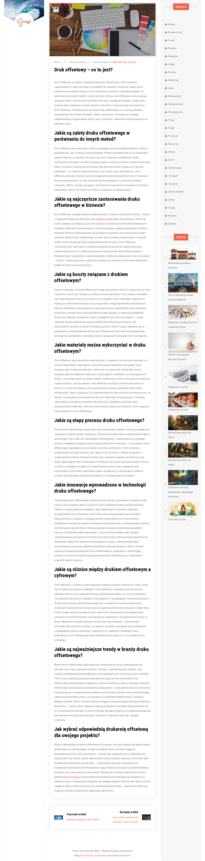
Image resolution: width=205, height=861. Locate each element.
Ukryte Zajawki (176, 191)
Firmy (88, 223)
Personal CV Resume (94, 855)
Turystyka (173, 183)
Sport (171, 159)
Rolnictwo (173, 143)
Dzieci (171, 40)
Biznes (171, 24)
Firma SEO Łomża (177, 519)
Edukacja (173, 56)
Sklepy (171, 151)
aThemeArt (125, 855)
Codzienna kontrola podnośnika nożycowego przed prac (180, 492)
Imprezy (172, 71)
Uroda (171, 199)
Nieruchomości (176, 104)
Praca (171, 119)
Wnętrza (172, 215)
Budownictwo (175, 32)
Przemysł (173, 135)
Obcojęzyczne (175, 111)
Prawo (171, 127)
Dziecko (172, 48)
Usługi (132, 62)
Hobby (171, 64)
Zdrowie (172, 223)
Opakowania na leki (178, 386)
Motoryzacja (174, 95)
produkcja (100, 218)
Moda (171, 87)
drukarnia (75, 776)
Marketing (120, 62)
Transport (173, 175)
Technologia (174, 167)
